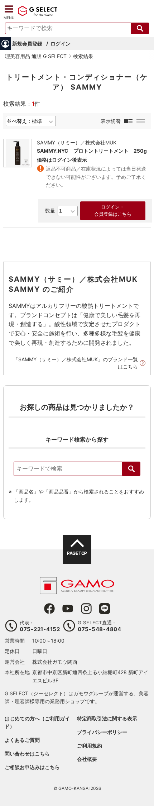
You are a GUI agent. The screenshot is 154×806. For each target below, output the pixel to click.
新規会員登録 (27, 43)
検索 (131, 469)
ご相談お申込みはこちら (32, 767)
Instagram (86, 608)
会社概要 (87, 759)
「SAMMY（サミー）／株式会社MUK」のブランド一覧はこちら (75, 362)
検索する (140, 28)
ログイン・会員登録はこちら (112, 210)
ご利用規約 (89, 746)
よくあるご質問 (22, 740)
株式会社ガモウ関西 (54, 662)
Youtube (67, 608)
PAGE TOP (77, 553)
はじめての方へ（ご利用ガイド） (37, 722)
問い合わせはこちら (27, 753)
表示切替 (111, 121)
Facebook (49, 608)
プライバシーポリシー (102, 732)
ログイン (60, 43)
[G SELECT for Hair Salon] (37, 15)
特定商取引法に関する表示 (107, 718)
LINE (104, 608)
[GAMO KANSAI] (77, 590)
